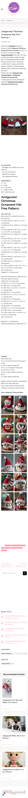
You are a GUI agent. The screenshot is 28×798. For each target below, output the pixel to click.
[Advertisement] (14, 101)
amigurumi (8, 545)
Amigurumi (16, 75)
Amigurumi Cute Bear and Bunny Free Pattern (12, 701)
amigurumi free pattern (15, 82)
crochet (4, 550)
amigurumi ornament (16, 547)
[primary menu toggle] (2, 9)
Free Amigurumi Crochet (18, 791)
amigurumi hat (5, 547)
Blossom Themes (6, 793)
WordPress (19, 793)
